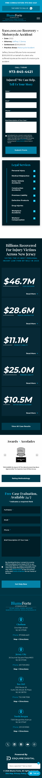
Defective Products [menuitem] (20, 200)
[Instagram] (34, 744)
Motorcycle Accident (26, 48)
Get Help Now (21, 584)
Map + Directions (21, 639)
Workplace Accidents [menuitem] (16, 212)
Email (7, 101)
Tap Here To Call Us (19, 8)
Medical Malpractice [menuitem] (20, 176)
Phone (8, 110)
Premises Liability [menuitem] (19, 195)
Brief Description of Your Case (16, 120)
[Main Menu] (38, 18)
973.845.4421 (24, 635)
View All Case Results (21, 426)
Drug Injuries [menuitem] (17, 206)
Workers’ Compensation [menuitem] (18, 219)
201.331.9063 (24, 727)
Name (7, 91)
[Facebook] (21, 744)
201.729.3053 (24, 665)
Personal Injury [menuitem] (18, 171)
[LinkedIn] (14, 744)
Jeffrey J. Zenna (19, 41)
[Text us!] (34, 774)
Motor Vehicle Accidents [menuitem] (18, 182)
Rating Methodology (21, 478)
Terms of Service (20, 141)
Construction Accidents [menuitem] (17, 189)
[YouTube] (27, 744)
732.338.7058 (24, 697)
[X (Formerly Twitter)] (8, 744)
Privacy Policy (23, 139)
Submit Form (21, 150)
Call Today (21, 70)
